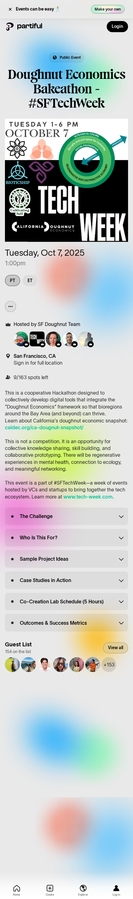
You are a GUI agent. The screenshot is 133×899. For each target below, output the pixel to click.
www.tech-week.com (88, 496)
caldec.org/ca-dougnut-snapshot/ (44, 427)
